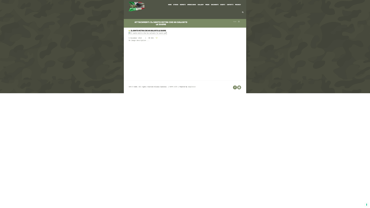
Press (207, 4)
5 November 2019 (135, 38)
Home (170, 4)
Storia (175, 4)
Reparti (183, 4)
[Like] (157, 38)
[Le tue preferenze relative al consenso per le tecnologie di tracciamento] (366, 204)
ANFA (130, 87)
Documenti (215, 4)
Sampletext (192, 87)
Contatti (230, 4)
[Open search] (243, 12)
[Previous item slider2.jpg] (157, 33)
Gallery (201, 4)
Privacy (238, 4)
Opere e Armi (191, 4)
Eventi (222, 4)
